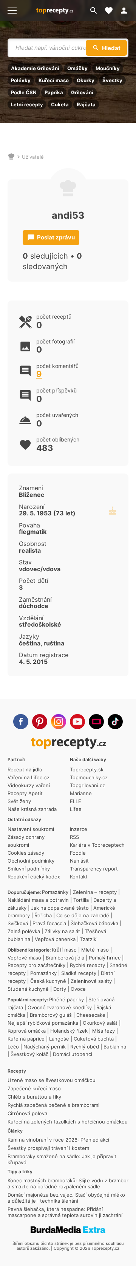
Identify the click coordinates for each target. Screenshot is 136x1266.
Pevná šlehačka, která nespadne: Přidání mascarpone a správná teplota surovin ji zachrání (65, 1212)
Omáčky (77, 68)
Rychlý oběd (84, 1047)
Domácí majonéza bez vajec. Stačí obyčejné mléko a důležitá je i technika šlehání (66, 1198)
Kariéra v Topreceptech (97, 845)
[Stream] (96, 721)
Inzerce (78, 829)
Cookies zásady (26, 853)
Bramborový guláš (51, 1015)
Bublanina (115, 1047)
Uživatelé (33, 157)
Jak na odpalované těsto (60, 908)
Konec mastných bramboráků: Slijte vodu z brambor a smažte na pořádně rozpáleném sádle (68, 1183)
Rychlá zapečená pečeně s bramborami (53, 1105)
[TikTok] (115, 721)
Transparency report (94, 869)
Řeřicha (43, 915)
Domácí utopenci (72, 1054)
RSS (74, 837)
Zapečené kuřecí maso (34, 1088)
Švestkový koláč (29, 1054)
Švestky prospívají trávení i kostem (48, 1148)
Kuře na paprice (26, 1039)
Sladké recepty (78, 973)
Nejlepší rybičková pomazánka (43, 1023)
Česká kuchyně (48, 981)
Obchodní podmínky (31, 861)
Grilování (82, 92)
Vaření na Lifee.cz (28, 777)
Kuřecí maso (54, 80)
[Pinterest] (39, 721)
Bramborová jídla (65, 958)
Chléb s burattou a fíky (34, 1097)
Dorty (59, 989)
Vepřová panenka (55, 939)
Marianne (81, 793)
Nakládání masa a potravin (38, 900)
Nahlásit (79, 861)
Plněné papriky (66, 999)
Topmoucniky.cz (89, 777)
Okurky (85, 80)
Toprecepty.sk (87, 769)
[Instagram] (58, 721)
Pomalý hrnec (105, 958)
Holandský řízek (69, 1031)
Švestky (112, 80)
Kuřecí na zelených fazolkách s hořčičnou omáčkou (68, 1122)
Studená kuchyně (28, 989)
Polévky (21, 80)
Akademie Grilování (35, 68)
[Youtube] (77, 721)
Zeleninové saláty (91, 981)
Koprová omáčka (27, 1031)
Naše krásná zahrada (32, 809)
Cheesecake (90, 1015)
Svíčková (18, 923)
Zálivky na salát (62, 931)
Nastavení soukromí (31, 829)
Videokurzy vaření (29, 785)
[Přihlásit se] (126, 10)
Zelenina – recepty (95, 892)
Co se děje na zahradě (82, 915)
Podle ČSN (24, 92)
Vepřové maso (24, 958)
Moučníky (108, 68)
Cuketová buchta (94, 1039)
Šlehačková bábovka (94, 923)
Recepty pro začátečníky (36, 965)
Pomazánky (55, 892)
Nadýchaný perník (44, 1047)
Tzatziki (88, 939)
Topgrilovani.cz (87, 785)
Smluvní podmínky (29, 869)
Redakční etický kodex (34, 877)
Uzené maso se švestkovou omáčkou (52, 1080)
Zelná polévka (24, 931)
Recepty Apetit (25, 793)
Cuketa (60, 104)
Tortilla (81, 900)
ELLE (75, 801)
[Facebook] (20, 721)
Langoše (59, 1039)
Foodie (78, 853)
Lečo (13, 1047)
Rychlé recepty (87, 965)
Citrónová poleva (27, 1113)
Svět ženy (19, 801)
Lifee (76, 809)
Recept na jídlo (25, 769)
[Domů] (11, 157)
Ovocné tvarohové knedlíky (60, 1007)
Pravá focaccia (49, 923)
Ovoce (78, 989)
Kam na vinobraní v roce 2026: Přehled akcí (58, 1140)
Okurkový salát (100, 1023)
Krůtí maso (64, 950)
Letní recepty (27, 104)
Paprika (54, 92)
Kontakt (79, 877)
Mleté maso (95, 950)
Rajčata (86, 104)
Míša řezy (103, 1031)
